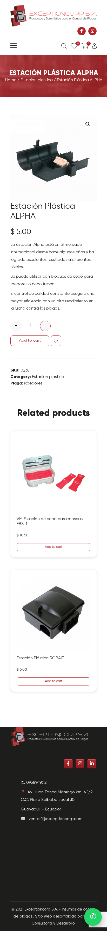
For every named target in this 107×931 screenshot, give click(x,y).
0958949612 (36, 783)
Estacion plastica (37, 80)
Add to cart (30, 341)
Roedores (33, 383)
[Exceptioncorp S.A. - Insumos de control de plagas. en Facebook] (81, 31)
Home (10, 80)
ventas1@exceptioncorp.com (56, 819)
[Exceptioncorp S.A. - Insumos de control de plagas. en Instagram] (92, 31)
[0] (74, 47)
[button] (56, 340)
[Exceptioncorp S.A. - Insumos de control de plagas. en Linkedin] (91, 763)
